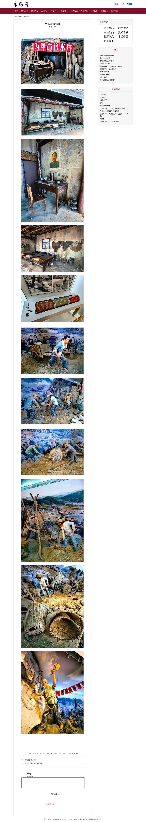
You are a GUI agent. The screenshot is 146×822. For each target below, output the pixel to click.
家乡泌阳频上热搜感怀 (107, 80)
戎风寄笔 (103, 94)
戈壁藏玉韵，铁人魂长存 (108, 69)
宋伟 (55, 27)
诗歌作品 (109, 28)
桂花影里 (103, 97)
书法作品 (109, 32)
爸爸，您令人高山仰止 (107, 61)
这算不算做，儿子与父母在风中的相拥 (112, 108)
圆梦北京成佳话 (105, 58)
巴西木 (102, 119)
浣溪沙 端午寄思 (105, 63)
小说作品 (123, 36)
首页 (16, 11)
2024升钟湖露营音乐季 (34, 763)
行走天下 (54, 11)
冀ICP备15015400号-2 (96, 819)
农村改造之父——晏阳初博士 (109, 121)
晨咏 (101, 103)
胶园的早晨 (103, 100)
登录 (116, 4)
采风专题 (114, 11)
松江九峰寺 (103, 77)
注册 (122, 4)
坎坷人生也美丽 (105, 74)
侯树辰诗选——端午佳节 (108, 55)
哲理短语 (104, 11)
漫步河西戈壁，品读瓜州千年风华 (111, 66)
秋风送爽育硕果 (105, 105)
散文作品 (123, 28)
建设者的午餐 (31, 760)
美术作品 (123, 32)
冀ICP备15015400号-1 (85, 819)
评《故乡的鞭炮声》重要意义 (109, 111)
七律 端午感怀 (104, 72)
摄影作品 (19, 16)
